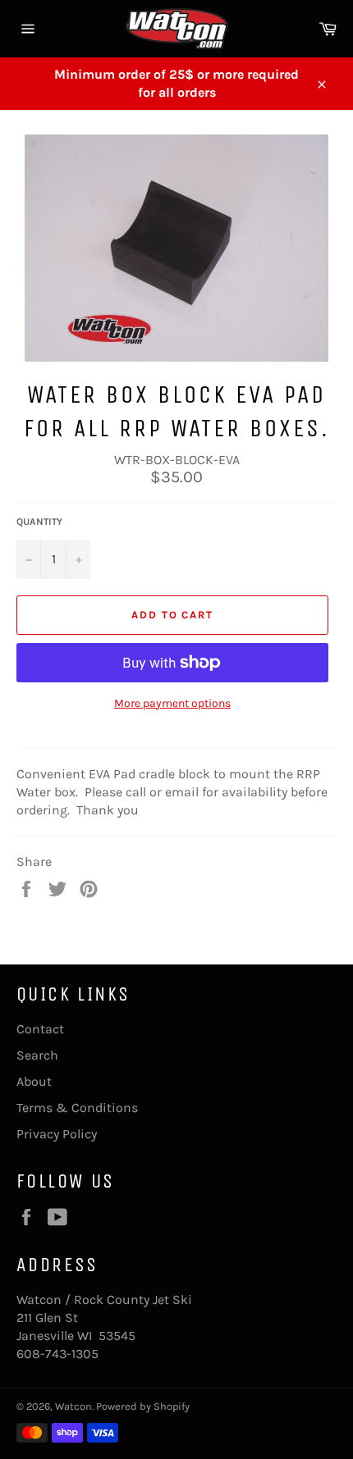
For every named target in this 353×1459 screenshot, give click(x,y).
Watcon (73, 1406)
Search (37, 1055)
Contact (40, 1029)
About (34, 1081)
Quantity (39, 521)
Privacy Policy (56, 1134)
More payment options (172, 703)
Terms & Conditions (77, 1107)
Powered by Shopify (143, 1406)
